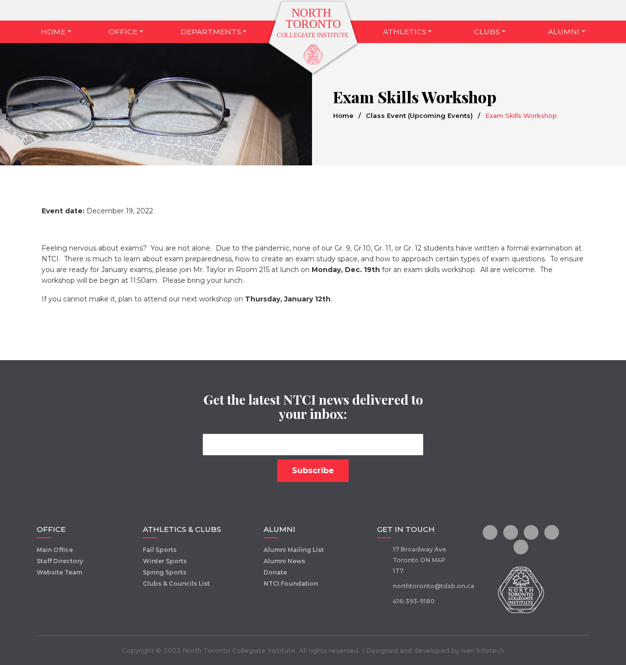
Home (53, 31)
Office (123, 31)
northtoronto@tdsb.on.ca (433, 586)
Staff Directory (60, 561)
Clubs (487, 31)
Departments (210, 31)
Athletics (404, 31)
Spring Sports (164, 572)
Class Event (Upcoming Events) (419, 115)
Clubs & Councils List (176, 583)
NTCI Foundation (291, 583)
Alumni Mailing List (294, 549)
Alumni (564, 31)
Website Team (59, 572)
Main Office (55, 549)
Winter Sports (165, 561)
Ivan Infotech (482, 650)
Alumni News (284, 561)
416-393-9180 (414, 601)
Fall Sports (160, 549)
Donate (275, 572)
